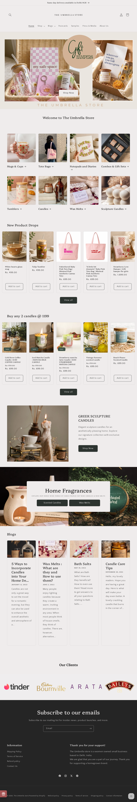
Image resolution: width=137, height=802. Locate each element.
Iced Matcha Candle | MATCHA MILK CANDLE (41, 359)
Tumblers (13, 208)
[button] (10, 15)
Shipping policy (97, 796)
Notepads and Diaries (83, 166)
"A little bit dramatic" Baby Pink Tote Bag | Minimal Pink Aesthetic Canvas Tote (95, 271)
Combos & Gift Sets (113, 166)
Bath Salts (82, 563)
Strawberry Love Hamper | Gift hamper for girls (121, 269)
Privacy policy (67, 796)
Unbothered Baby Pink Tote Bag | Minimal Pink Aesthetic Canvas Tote (67, 271)
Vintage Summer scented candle (94, 358)
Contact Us (12, 766)
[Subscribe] (90, 728)
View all (68, 300)
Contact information (114, 796)
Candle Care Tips (115, 565)
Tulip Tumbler (38, 267)
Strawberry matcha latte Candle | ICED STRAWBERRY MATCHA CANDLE (68, 360)
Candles (43, 208)
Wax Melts (76, 208)
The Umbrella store (21, 796)
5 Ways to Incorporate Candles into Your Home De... (21, 571)
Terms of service (81, 796)
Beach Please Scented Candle (120, 358)
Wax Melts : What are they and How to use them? (52, 571)
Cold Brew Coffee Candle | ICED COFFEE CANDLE (13, 359)
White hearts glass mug (13, 268)
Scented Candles (52, 503)
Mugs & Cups (15, 166)
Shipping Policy (14, 752)
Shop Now (68, 93)
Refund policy (13, 761)
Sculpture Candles (112, 208)
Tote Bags (44, 166)
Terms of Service (15, 756)
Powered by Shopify (37, 796)
